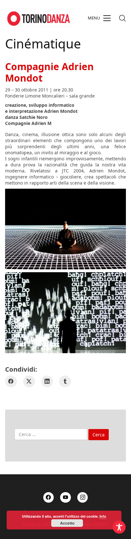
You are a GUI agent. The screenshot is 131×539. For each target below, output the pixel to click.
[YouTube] (65, 497)
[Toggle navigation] (99, 18)
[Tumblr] (65, 381)
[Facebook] (11, 381)
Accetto (67, 523)
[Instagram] (82, 497)
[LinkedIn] (47, 381)
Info (103, 516)
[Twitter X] (29, 381)
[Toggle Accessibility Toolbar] (119, 527)
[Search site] (122, 18)
